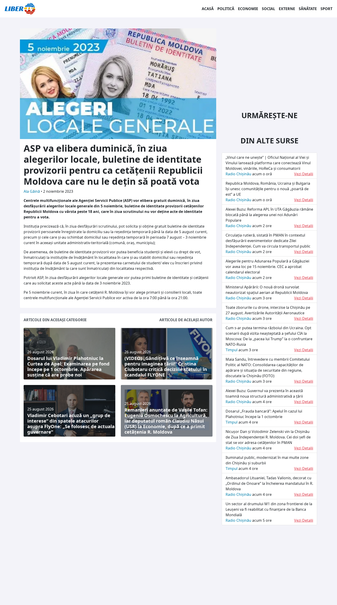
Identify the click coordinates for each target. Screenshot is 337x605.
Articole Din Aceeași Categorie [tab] (55, 319)
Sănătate (308, 8)
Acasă (208, 8)
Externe (287, 8)
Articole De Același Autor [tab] (186, 319)
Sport (326, 8)
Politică (225, 8)
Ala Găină (32, 191)
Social (268, 8)
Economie (248, 8)
